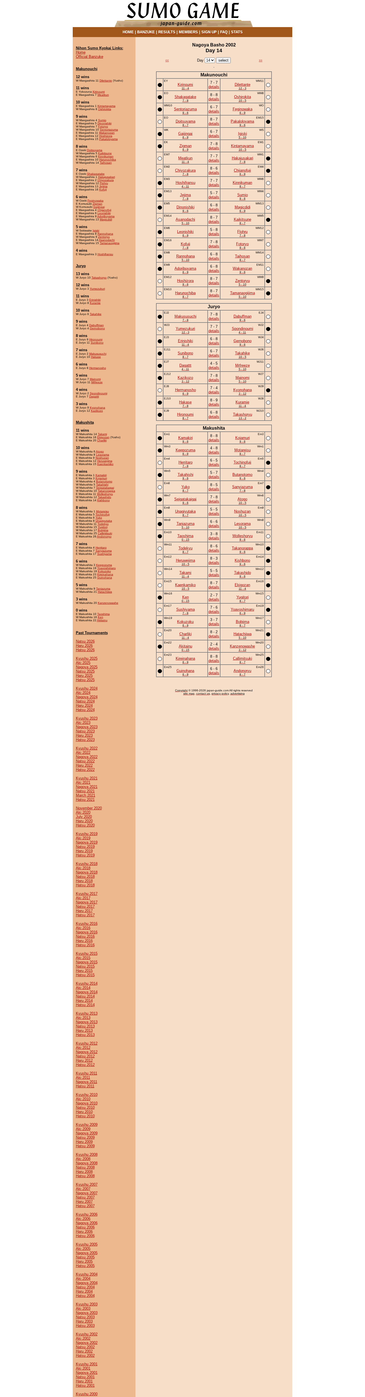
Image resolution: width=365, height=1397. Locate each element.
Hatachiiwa (105, 591)
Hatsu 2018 (85, 885)
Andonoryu (104, 536)
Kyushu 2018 (87, 864)
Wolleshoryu (105, 494)
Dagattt (94, 396)
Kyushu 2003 (87, 1304)
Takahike (96, 314)
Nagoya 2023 (87, 727)
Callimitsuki (105, 533)
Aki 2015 (83, 958)
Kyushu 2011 (86, 1073)
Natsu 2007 (85, 1197)
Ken (100, 617)
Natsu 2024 (85, 701)
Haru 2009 (84, 1142)
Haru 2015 (84, 970)
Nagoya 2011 (86, 1082)
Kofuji (103, 189)
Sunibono (97, 342)
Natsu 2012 (85, 1056)
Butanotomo (104, 481)
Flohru (104, 183)
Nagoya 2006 (87, 1223)
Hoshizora (105, 135)
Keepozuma (104, 564)
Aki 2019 (83, 838)
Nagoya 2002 (87, 1343)
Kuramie (95, 302)
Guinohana (104, 577)
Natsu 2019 (85, 846)
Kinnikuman (105, 156)
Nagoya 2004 (87, 1283)
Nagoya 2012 (87, 1052)
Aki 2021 (83, 782)
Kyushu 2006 (87, 1214)
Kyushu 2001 (87, 1364)
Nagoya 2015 (87, 962)
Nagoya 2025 (87, 667)
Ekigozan (103, 437)
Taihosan (106, 162)
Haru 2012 (84, 1060)
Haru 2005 (84, 1261)
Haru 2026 (84, 645)
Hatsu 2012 (85, 1065)
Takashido (104, 497)
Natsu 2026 (85, 641)
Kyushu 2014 (87, 983)
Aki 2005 (83, 1248)
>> (260, 60)
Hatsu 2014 (85, 1005)
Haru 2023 (84, 735)
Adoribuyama (106, 216)
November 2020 (89, 808)
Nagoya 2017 (87, 902)
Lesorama (102, 454)
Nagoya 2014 (87, 992)
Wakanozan (107, 132)
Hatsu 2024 (85, 710)
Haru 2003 (84, 1321)
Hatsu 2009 (85, 1146)
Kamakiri (101, 475)
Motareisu (102, 511)
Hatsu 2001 (85, 1385)
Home (81, 52)
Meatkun (103, 94)
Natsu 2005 (85, 1257)
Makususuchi (97, 353)
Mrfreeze (97, 382)
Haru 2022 (84, 765)
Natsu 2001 (85, 1377)
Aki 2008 (83, 1159)
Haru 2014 (84, 1000)
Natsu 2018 (85, 876)
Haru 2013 (84, 1030)
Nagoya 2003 (87, 1313)
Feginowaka (96, 200)
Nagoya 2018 (87, 872)
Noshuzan (102, 457)
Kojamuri (101, 478)
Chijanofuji (104, 210)
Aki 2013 (83, 1018)
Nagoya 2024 (87, 697)
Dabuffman (96, 325)
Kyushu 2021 (87, 778)
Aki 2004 (83, 1278)
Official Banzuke (89, 56)
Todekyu (103, 523)
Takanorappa (106, 490)
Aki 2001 (83, 1368)
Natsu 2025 (85, 671)
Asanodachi (107, 239)
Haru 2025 (84, 675)
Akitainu (102, 620)
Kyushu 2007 (87, 1184)
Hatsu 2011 (85, 1086)
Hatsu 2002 (85, 1355)
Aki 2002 (83, 1338)
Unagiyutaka (104, 520)
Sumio (102, 120)
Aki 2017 (83, 898)
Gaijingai (99, 206)
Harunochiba (107, 159)
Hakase (96, 356)
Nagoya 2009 (87, 1133)
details (213, 87)
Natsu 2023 (85, 731)
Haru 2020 (84, 821)
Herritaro (101, 547)
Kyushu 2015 (87, 953)
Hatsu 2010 (85, 1116)
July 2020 (84, 817)
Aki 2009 (83, 1129)
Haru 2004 (84, 1291)
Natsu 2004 (85, 1287)
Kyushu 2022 (87, 748)
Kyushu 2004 (87, 1274)
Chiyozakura (106, 180)
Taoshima (103, 614)
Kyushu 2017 (87, 894)
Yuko (99, 517)
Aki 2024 (83, 693)
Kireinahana (105, 574)
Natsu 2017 (85, 906)
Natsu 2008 (85, 1167)
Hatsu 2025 (85, 680)
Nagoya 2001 (87, 1372)
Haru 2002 (84, 1351)
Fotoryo (103, 126)
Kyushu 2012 (87, 1043)
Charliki (102, 440)
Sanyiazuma (104, 550)
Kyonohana (97, 407)
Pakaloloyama (108, 139)
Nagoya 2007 (87, 1193)
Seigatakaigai (105, 487)
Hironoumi (95, 339)
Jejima (103, 186)
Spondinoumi (98, 393)
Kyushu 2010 (87, 1095)
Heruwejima (104, 460)
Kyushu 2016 (87, 923)
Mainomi (95, 379)
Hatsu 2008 (85, 1176)
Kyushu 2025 (87, 658)
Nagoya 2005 (87, 1253)
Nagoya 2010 (87, 1103)
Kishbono (103, 500)
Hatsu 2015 (85, 975)
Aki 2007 (83, 1189)
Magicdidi (106, 219)
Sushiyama (104, 553)
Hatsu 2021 (85, 799)
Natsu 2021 (85, 791)
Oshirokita (104, 109)
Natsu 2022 (85, 761)
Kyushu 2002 (87, 1334)
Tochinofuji (103, 514)
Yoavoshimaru (106, 568)
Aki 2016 (83, 928)
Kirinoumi (99, 91)
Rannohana (105, 233)
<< (167, 60)
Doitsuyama (94, 150)
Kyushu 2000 (87, 1394)
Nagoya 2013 (87, 1022)
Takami (102, 434)
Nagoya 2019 (87, 842)
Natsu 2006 (85, 1227)
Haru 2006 (84, 1231)
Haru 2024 (84, 705)
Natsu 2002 (85, 1347)
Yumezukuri (97, 288)
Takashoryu (99, 277)
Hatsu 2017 (85, 915)
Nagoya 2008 (87, 1163)
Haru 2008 (84, 1171)
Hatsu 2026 (85, 650)
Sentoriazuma (109, 129)
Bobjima (103, 530)
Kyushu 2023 (87, 718)
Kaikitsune (105, 153)
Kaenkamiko (105, 464)
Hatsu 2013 (85, 1035)
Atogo (100, 451)
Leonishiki (104, 213)
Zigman (97, 203)
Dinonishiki (104, 123)
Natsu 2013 (85, 1026)
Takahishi (102, 484)
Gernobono (97, 328)
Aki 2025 (83, 663)
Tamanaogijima (109, 243)
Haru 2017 (84, 911)
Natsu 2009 (85, 1137)
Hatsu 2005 (85, 1266)
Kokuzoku (104, 571)
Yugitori (103, 527)
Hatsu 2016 (85, 945)
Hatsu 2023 (85, 740)
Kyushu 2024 (87, 688)
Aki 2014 (83, 988)
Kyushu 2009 (87, 1124)
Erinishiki (95, 299)
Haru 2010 (84, 1112)
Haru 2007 (84, 1201)
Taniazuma (103, 588)
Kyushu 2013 (87, 1013)
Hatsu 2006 (85, 1236)
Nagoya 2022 (87, 757)
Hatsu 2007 (85, 1206)
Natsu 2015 (85, 966)
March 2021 (85, 795)
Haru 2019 (84, 851)
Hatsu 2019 (85, 855)
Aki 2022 (83, 752)
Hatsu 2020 (85, 825)
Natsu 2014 (85, 996)
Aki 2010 (83, 1099)
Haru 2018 (84, 881)
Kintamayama (106, 105)
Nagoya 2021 (87, 787)
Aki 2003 (83, 1308)
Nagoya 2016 (87, 932)
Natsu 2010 (85, 1107)
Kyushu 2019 (87, 834)
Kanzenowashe (108, 602)
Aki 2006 (83, 1219)
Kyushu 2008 (87, 1154)
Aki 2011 (83, 1077)
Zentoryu (104, 236)
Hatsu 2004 (85, 1296)
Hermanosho (97, 367)
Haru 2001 (84, 1381)
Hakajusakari (106, 176)
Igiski (96, 230)
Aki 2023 (83, 722)
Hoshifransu (105, 254)
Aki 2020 (83, 812)
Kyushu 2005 (87, 1244)
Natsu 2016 (85, 936)
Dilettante (106, 80)
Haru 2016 (84, 941)
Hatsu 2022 (85, 769)
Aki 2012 (83, 1047)
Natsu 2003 (85, 1317)
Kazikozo (97, 410)
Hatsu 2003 (85, 1325)
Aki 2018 (83, 868)
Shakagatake (96, 173)
